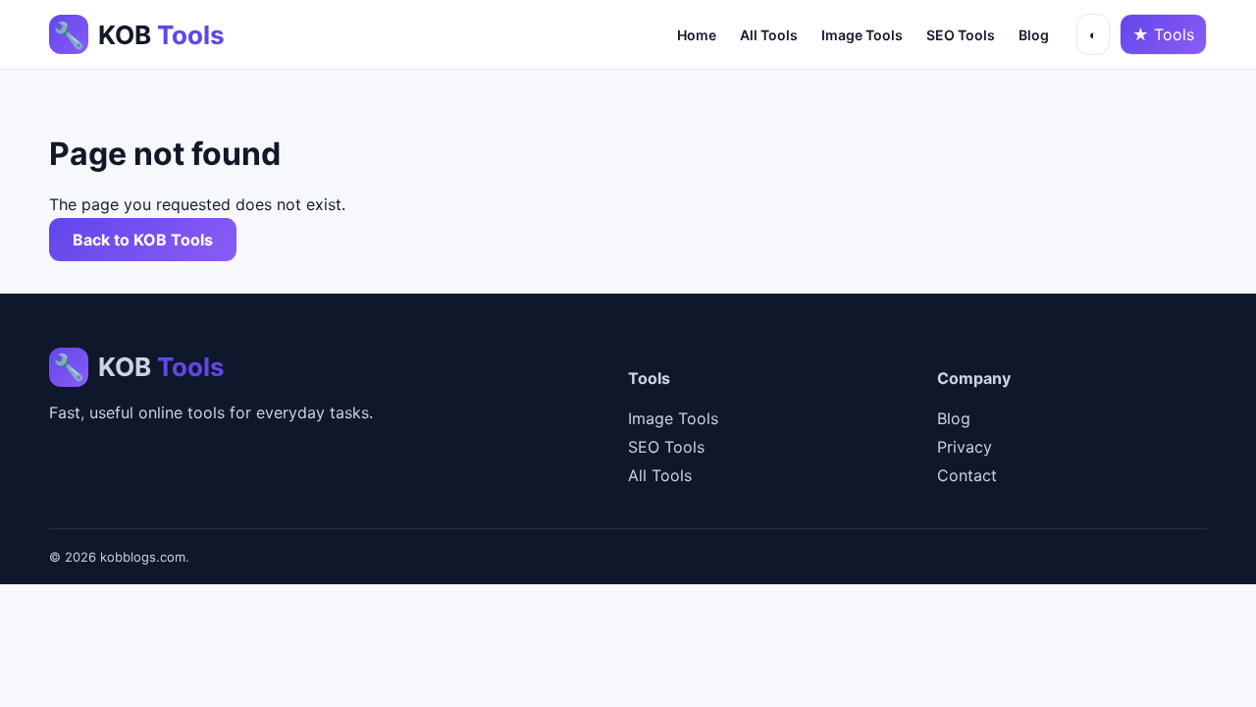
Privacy (964, 447)
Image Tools (862, 35)
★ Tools (1163, 34)
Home (696, 35)
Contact (967, 475)
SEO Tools (960, 35)
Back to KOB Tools (143, 239)
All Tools (769, 35)
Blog (1034, 35)
